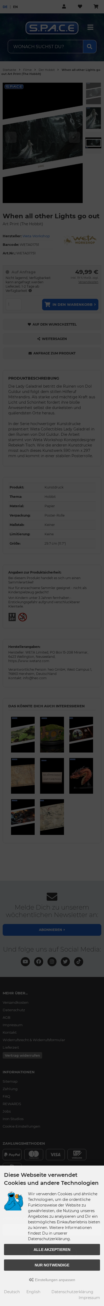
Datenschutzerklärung (72, 1291)
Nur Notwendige (52, 1265)
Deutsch (12, 1291)
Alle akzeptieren (52, 1249)
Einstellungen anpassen (54, 1280)
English (33, 1291)
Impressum (89, 1297)
